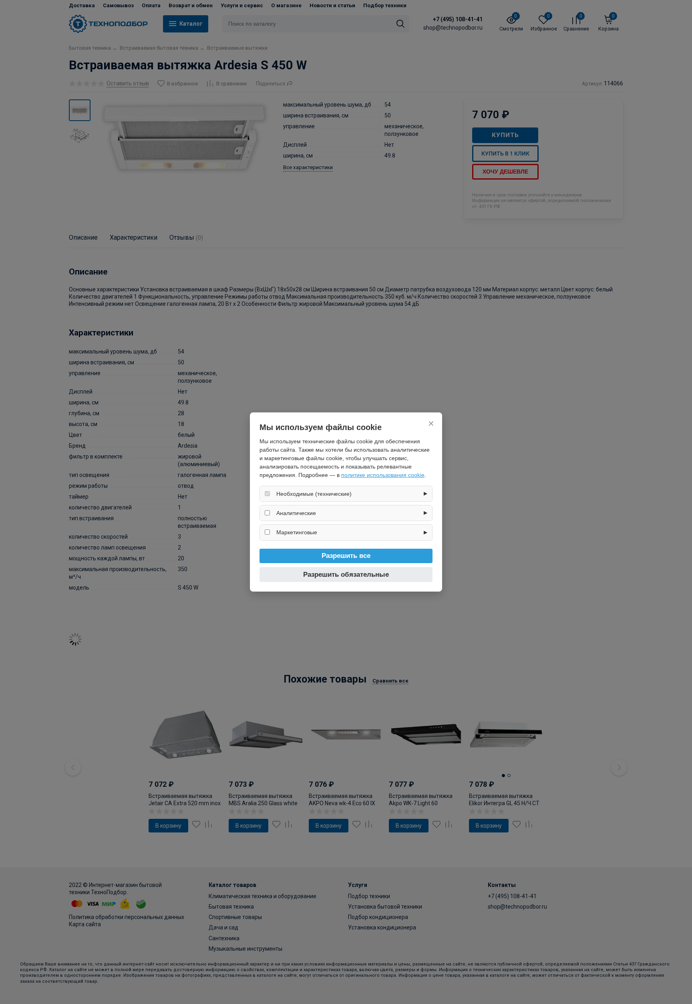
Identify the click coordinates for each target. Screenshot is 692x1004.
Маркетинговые (296, 532)
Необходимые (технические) (314, 494)
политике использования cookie (382, 475)
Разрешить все (346, 556)
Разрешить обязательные (346, 574)
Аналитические (296, 513)
